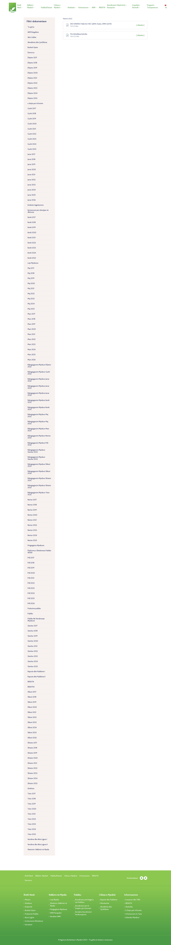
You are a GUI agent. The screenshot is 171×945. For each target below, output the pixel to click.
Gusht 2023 (32, 139)
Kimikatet (71, 8)
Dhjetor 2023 (32, 88)
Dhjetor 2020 (33, 73)
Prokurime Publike (31, 914)
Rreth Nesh (19, 6)
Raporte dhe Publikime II (36, 677)
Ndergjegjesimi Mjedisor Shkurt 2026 (39, 472)
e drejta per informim (35, 103)
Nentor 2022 (32, 525)
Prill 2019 (31, 568)
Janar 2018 (31, 159)
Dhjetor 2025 (32, 98)
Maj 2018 (31, 273)
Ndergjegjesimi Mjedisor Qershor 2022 (36, 451)
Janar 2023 (32, 185)
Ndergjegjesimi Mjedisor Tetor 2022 (38, 494)
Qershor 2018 (33, 631)
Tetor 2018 (32, 799)
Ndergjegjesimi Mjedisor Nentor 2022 (39, 437)
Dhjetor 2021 (32, 78)
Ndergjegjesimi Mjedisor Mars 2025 (38, 430)
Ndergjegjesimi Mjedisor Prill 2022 (38, 444)
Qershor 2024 (33, 661)
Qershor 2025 (33, 666)
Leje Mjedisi (54, 900)
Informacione (83, 8)
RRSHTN (102, 8)
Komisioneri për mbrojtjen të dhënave (38, 211)
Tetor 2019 (32, 804)
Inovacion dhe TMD (132, 900)
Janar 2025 (32, 195)
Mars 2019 (31, 324)
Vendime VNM (55, 916)
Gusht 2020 (32, 124)
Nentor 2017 (32, 500)
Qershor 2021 (32, 646)
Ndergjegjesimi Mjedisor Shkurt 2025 (39, 465)
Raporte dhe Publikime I (36, 671)
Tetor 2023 (32, 824)
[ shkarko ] (140, 25)
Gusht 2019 (32, 119)
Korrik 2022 (32, 243)
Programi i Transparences (152, 6)
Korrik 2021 (32, 238)
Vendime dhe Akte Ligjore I (37, 839)
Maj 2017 (31, 268)
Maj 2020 (31, 283)
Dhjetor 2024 (32, 93)
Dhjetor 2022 (32, 83)
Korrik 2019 (32, 227)
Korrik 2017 (32, 217)
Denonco (31, 53)
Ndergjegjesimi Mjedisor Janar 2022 (38, 380)
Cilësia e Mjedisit (57, 6)
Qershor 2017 (32, 626)
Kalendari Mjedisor (132, 917)
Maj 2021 (31, 288)
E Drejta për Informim (133, 910)
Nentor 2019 (32, 510)
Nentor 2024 (32, 535)
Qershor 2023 (33, 656)
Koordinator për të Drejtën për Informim (83, 907)
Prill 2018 (31, 563)
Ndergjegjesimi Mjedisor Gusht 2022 (39, 373)
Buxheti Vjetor (33, 47)
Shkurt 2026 (32, 738)
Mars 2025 (31, 355)
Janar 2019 (31, 164)
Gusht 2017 (32, 108)
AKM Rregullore (33, 32)
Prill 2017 (31, 558)
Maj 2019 (31, 278)
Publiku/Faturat (46, 8)
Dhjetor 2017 (32, 58)
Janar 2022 (32, 180)
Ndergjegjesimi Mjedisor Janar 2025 (38, 387)
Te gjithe (31, 27)
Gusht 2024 (32, 144)
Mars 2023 (31, 344)
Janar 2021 (31, 175)
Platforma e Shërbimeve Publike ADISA (39, 552)
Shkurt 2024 (32, 727)
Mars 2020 (32, 329)
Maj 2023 (31, 299)
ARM (93, 8)
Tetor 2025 (32, 834)
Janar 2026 (32, 200)
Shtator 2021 (32, 763)
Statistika (129, 907)
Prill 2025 (31, 598)
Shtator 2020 (33, 758)
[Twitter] (145, 878)
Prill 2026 (31, 603)
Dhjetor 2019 (32, 68)
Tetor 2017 (32, 794)
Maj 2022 (31, 294)
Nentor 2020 (32, 515)
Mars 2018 (31, 319)
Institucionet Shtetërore (34, 921)
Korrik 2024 (32, 253)
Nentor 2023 (32, 530)
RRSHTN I (31, 687)
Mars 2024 (32, 349)
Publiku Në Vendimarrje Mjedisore (36, 620)
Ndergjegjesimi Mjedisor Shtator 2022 (39, 479)
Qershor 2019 (33, 636)
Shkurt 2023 (32, 722)
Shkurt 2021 (32, 712)
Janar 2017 (31, 154)
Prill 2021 (31, 578)
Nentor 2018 (32, 505)
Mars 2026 (32, 360)
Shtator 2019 (32, 753)
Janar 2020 (32, 169)
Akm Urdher (32, 37)
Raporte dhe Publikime (108, 900)
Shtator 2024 (32, 778)
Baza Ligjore (29, 917)
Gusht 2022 (32, 134)
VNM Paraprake (56, 913)
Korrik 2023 (32, 248)
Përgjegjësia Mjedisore (36, 545)
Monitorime (104, 903)
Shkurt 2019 (32, 702)
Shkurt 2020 (32, 707)
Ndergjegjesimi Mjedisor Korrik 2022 (38, 401)
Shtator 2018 (32, 748)
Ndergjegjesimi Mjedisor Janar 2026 (38, 394)
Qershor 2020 (33, 641)
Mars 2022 (31, 339)
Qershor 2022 (33, 651)
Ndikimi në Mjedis (57, 894)
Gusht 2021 (32, 129)
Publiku (30, 614)
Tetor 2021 (32, 814)
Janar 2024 (32, 190)
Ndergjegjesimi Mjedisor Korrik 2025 (38, 408)
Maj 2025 (31, 309)
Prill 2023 (31, 588)
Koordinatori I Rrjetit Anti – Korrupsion (116, 6)
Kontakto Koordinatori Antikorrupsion (83, 913)
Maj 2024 (31, 304)
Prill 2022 (31, 583)
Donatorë (28, 925)
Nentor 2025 (32, 540)
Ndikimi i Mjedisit (30, 6)
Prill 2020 (31, 573)
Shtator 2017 (32, 743)
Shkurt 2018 (32, 697)
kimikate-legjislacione (36, 205)
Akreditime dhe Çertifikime (37, 42)
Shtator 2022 (32, 768)
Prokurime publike (34, 608)
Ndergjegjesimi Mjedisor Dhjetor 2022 (39, 366)
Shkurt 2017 (32, 692)
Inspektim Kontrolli (136, 6)
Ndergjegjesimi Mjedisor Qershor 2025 (36, 458)
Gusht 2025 (32, 149)
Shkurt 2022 (32, 717)
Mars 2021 (31, 334)
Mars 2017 (31, 314)
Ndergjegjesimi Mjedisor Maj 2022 (38, 415)
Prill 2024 (31, 593)
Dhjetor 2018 (32, 63)
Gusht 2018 (32, 113)
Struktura (31, 788)
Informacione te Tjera (133, 914)
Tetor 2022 (32, 819)
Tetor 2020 (32, 809)
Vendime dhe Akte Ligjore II (38, 844)
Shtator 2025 (32, 783)
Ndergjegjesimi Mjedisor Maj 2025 (38, 423)
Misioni (27, 900)
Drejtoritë (28, 907)
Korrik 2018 (32, 222)
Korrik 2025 (32, 258)
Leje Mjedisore (33, 263)
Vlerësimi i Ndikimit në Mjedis (38, 849)
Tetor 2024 (32, 829)
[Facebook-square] (141, 878)
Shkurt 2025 (32, 733)
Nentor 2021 (32, 520)
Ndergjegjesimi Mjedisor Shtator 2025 (39, 486)
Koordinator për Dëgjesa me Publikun (84, 901)
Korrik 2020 (32, 233)
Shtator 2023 (32, 773)
